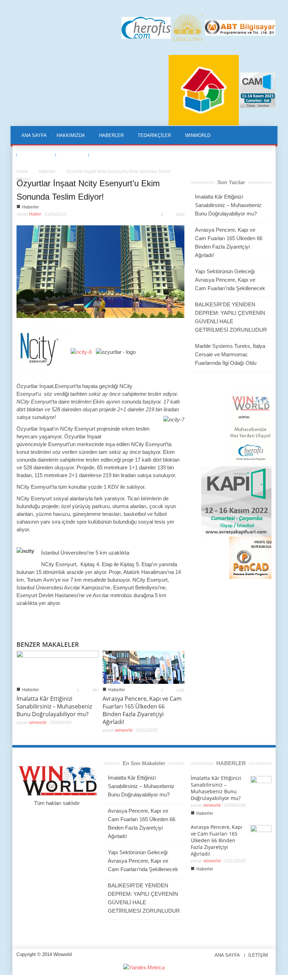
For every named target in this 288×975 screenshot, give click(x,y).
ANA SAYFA (34, 135)
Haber (35, 214)
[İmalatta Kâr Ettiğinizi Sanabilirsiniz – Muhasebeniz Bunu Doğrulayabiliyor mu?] (57, 667)
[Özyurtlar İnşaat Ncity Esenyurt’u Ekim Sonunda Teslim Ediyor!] (100, 271)
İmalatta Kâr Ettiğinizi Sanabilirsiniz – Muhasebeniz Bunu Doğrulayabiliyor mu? (54, 706)
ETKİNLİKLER (36, 154)
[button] (264, 135)
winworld (37, 722)
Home (22, 171)
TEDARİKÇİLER (152, 139)
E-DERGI (68, 158)
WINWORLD (195, 139)
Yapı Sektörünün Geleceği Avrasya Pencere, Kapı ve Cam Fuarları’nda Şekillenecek (230, 279)
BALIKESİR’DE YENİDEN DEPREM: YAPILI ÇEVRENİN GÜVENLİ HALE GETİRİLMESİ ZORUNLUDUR (231, 317)
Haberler (47, 171)
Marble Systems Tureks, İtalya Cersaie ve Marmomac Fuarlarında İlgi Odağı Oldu (230, 354)
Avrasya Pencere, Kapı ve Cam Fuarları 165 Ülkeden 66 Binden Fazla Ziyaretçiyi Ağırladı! (142, 710)
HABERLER (109, 139)
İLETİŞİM (103, 154)
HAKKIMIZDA (68, 139)
